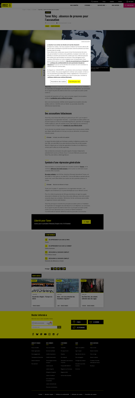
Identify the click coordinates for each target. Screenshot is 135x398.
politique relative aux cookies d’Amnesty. (60, 77)
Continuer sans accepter (85, 41)
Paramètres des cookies (58, 81)
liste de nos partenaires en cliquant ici (77, 61)
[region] (68, 62)
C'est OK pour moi (74, 81)
